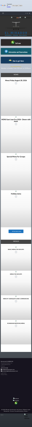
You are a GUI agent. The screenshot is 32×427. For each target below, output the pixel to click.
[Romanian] (28, 17)
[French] (22, 17)
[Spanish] (17, 17)
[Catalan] (13, 17)
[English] (18, 17)
